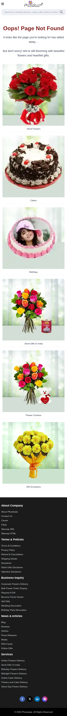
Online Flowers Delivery (13, 660)
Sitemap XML (7, 529)
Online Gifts (7, 648)
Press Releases (9, 635)
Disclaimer (6, 563)
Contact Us (6, 516)
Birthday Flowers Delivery (13, 669)
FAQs (4, 525)
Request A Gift (8, 592)
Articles (4, 631)
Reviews (5, 626)
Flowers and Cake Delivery (14, 682)
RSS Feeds (6, 644)
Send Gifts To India (10, 665)
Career (4, 520)
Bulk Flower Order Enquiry (14, 588)
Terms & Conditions (10, 545)
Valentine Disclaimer (11, 571)
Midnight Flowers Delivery (14, 673)
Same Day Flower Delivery (14, 686)
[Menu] (2, 4)
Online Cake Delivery (11, 678)
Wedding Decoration (11, 605)
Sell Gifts (5, 601)
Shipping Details (9, 558)
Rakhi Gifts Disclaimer (12, 567)
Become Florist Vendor (12, 597)
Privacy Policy (8, 550)
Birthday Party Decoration (13, 610)
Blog (3, 622)
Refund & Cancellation (12, 554)
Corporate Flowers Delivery (14, 584)
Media (4, 639)
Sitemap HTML (8, 533)
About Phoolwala (9, 511)
